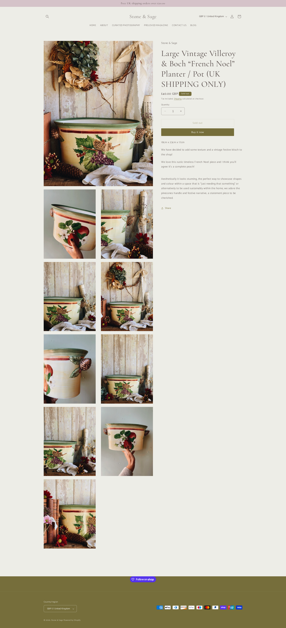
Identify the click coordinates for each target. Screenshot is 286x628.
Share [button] (168, 208)
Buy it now (197, 132)
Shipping (178, 98)
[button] (47, 16)
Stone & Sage (57, 620)
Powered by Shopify (72, 620)
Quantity (165, 104)
